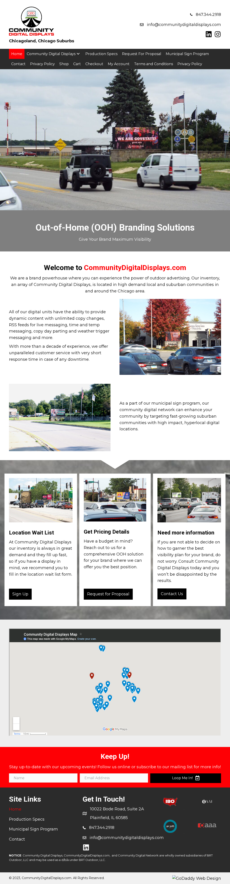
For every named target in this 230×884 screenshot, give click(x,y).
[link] (16, 54)
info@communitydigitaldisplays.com (184, 24)
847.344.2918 (208, 14)
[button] (208, 34)
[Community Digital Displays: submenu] (78, 53)
